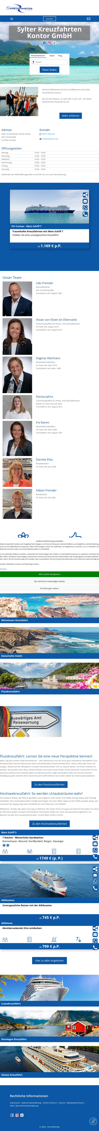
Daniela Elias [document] (44, 459)
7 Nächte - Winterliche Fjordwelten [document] (22, 837)
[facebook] (44, 43)
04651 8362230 (48, 134)
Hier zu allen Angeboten (49, 960)
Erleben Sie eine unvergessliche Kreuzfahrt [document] (35, 235)
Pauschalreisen (38, 56)
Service (62, 1103)
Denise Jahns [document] (44, 396)
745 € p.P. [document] (51, 917)
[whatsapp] (54, 43)
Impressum (15, 1103)
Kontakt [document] (45, 130)
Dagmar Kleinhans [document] (48, 358)
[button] (78, 20)
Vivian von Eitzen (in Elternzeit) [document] (56, 319)
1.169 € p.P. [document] (51, 245)
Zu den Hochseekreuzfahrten (49, 823)
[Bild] (17, 315)
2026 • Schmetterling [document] (50, 1127)
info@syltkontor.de (50, 139)
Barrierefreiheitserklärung (27, 1106)
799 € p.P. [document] (51, 946)
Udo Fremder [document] (44, 283)
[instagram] (49, 43)
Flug (60, 56)
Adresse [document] (6, 130)
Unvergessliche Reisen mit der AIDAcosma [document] (27, 905)
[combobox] (50, 62)
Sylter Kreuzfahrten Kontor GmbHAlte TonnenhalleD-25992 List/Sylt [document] (16, 137)
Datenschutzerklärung (31, 1103)
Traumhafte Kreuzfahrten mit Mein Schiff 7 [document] (37, 231)
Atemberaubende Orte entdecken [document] (22, 928)
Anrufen (49, 18)
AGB (12, 1106)
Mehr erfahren (70, 115)
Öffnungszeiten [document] (11, 148)
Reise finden (49, 69)
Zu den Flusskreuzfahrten (49, 784)
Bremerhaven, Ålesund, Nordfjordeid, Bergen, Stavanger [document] (33, 841)
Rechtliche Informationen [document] (29, 1095)
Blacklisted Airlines (75, 1103)
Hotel (52, 56)
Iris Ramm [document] (42, 422)
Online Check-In (50, 1103)
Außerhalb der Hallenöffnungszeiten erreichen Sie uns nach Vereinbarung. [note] (33, 174)
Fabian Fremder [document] (46, 490)
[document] (49, 33)
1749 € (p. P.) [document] (51, 858)
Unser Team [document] (12, 278)
